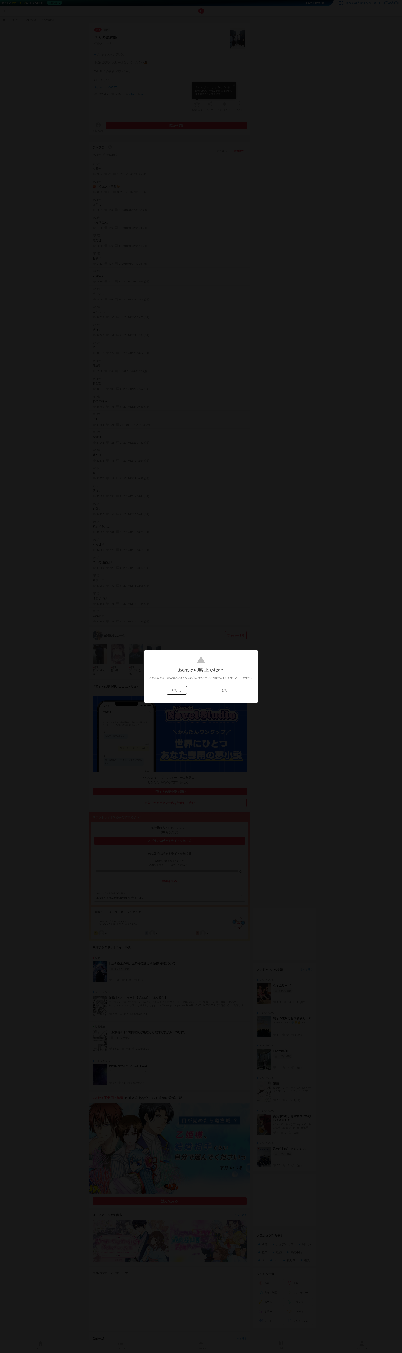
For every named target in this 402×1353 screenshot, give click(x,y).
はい (225, 690)
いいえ (177, 690)
